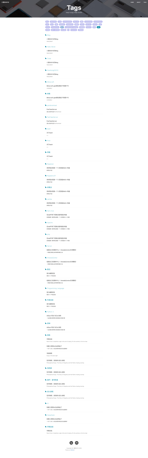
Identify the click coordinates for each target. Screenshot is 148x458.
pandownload (88, 21)
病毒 (82, 21)
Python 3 (88, 27)
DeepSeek (73, 30)
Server (47, 27)
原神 (94, 27)
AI (68, 30)
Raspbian (62, 24)
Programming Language (71, 27)
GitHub (72, 450)
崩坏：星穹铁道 (55, 30)
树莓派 (76, 24)
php (100, 24)
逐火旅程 (63, 30)
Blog (47, 21)
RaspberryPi (70, 24)
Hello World (53, 21)
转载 (56, 24)
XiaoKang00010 (67, 21)
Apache (95, 24)
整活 (62, 27)
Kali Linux (88, 24)
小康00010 (5, 2)
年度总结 (82, 27)
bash (47, 24)
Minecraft (76, 21)
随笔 (99, 27)
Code (59, 21)
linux (52, 24)
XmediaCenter (55, 27)
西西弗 (47, 30)
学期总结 (81, 30)
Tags (145, 2)
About (139, 2)
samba (82, 24)
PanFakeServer (98, 21)
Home (132, 2)
